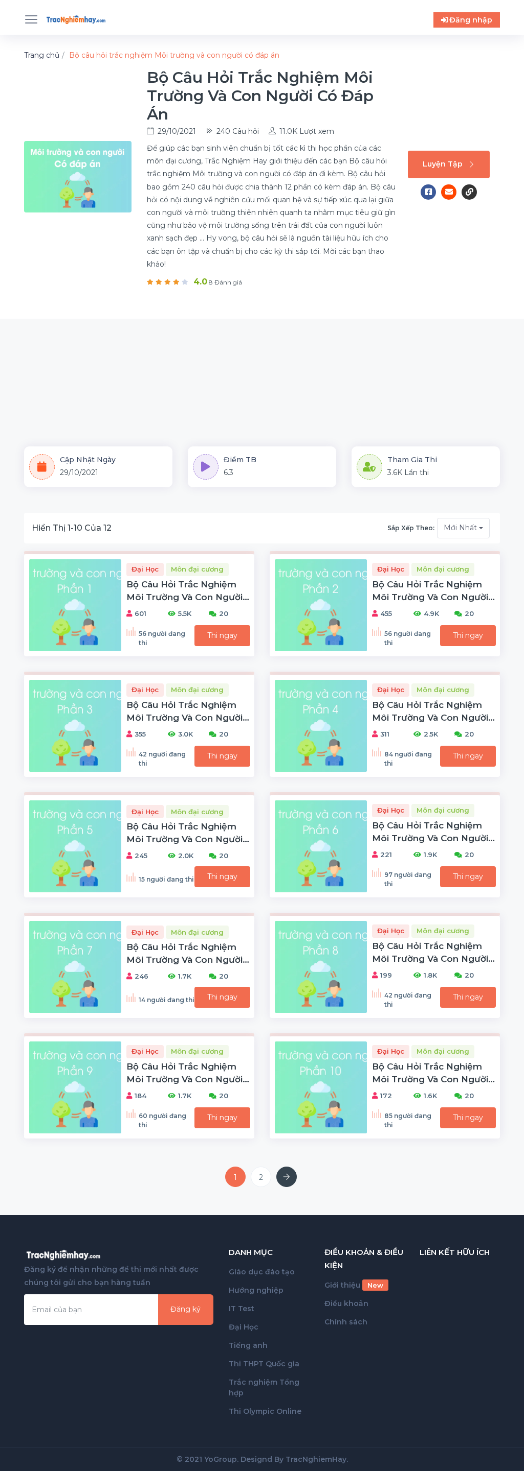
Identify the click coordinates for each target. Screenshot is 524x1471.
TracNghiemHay (316, 1459)
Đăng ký (185, 1309)
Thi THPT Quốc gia (264, 1363)
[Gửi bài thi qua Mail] (451, 192)
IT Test (241, 1308)
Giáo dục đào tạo (262, 1271)
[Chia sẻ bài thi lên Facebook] (431, 192)
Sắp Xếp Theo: (410, 528)
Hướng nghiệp (256, 1290)
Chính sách (345, 1321)
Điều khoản (346, 1303)
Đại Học (243, 1327)
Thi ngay (222, 635)
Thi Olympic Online (265, 1411)
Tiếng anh (248, 1345)
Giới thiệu (353, 1285)
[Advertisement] (262, 369)
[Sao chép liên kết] (469, 192)
